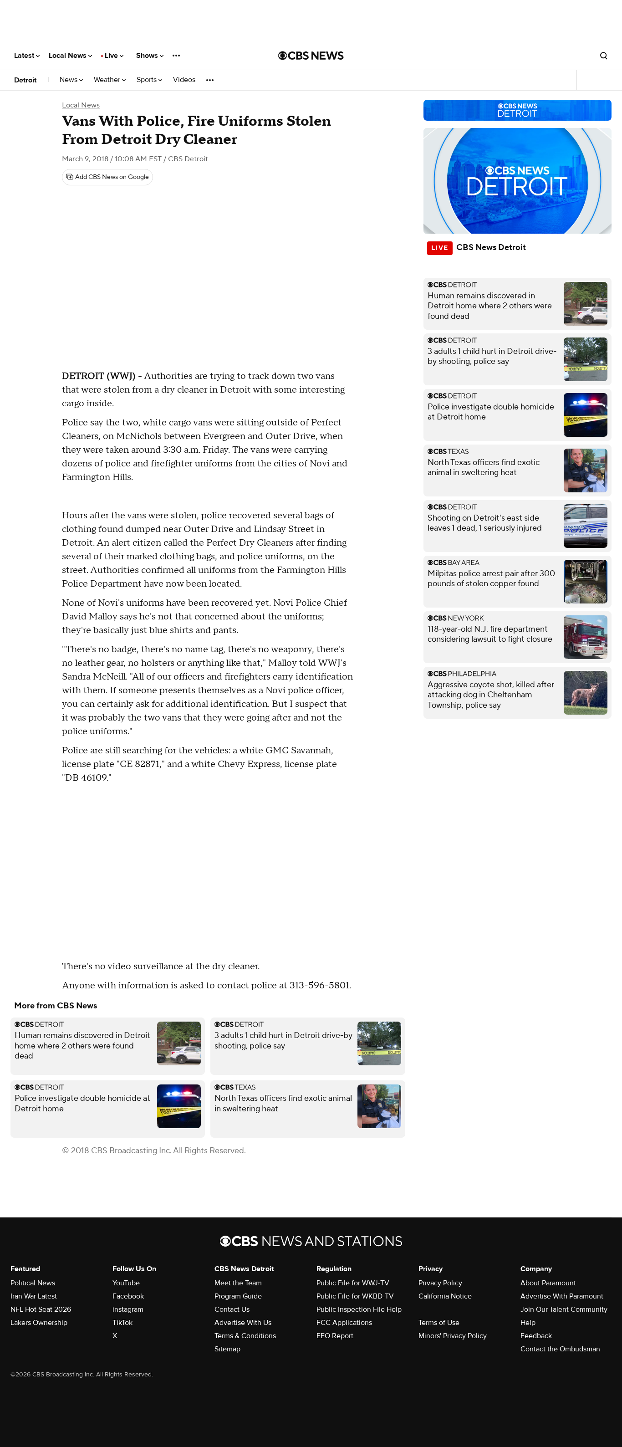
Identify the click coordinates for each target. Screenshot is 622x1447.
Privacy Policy (440, 1283)
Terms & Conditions (245, 1336)
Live (112, 55)
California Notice (445, 1296)
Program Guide (238, 1296)
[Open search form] (604, 55)
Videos (184, 80)
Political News (32, 1283)
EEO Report (334, 1336)
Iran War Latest (33, 1296)
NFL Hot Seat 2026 (40, 1309)
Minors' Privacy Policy (452, 1336)
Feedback (536, 1336)
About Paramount (548, 1283)
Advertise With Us (242, 1322)
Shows (148, 55)
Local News (68, 55)
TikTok (122, 1322)
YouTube (126, 1283)
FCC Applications (344, 1322)
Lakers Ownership (38, 1322)
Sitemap (227, 1349)
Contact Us (232, 1309)
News (69, 80)
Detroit (25, 80)
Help (527, 1322)
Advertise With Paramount (561, 1296)
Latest (25, 55)
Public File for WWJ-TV (352, 1283)
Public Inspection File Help (359, 1309)
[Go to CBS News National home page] (311, 55)
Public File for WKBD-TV (355, 1296)
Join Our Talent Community (563, 1309)
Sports (147, 80)
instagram (127, 1309)
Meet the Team (238, 1283)
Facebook (128, 1296)
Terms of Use (438, 1322)
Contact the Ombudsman (560, 1349)
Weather (108, 80)
